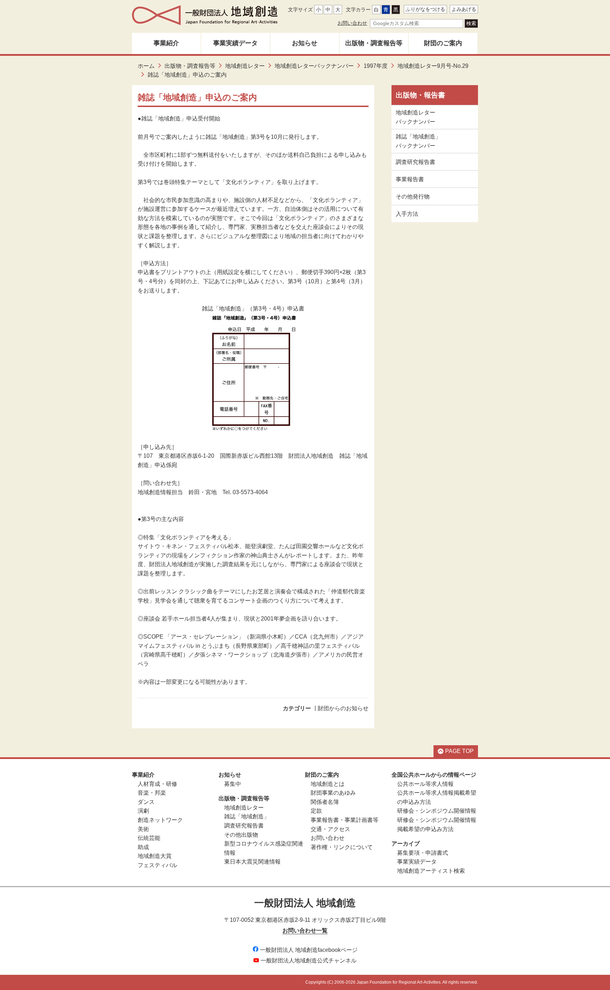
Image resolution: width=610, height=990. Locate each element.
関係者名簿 (325, 802)
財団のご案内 (443, 43)
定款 (316, 811)
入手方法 (407, 214)
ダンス (146, 802)
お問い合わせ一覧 (305, 930)
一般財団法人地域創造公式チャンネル (309, 961)
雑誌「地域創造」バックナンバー (418, 141)
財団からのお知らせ (343, 708)
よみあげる (463, 9)
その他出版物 (241, 835)
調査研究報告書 (415, 162)
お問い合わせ (352, 23)
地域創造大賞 (155, 856)
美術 (143, 829)
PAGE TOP (459, 751)
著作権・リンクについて (342, 847)
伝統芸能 (149, 838)
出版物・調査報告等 (373, 43)
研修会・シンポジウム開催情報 (436, 811)
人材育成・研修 (157, 784)
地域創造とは (328, 784)
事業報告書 (410, 179)
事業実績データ (235, 43)
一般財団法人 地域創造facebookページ (309, 950)
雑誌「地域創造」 (246, 816)
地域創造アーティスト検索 (431, 871)
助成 (143, 847)
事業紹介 (166, 43)
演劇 (143, 811)
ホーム (146, 66)
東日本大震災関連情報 (252, 862)
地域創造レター (245, 66)
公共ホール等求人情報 (425, 784)
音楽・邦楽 (152, 793)
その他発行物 (413, 197)
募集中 (232, 784)
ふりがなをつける (425, 9)
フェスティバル (157, 865)
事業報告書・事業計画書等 (344, 820)
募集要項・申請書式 (422, 853)
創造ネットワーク (160, 820)
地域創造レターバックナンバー (314, 66)
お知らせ (304, 43)
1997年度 (376, 66)
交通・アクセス (330, 829)
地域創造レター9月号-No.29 (432, 66)
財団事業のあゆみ (333, 793)
